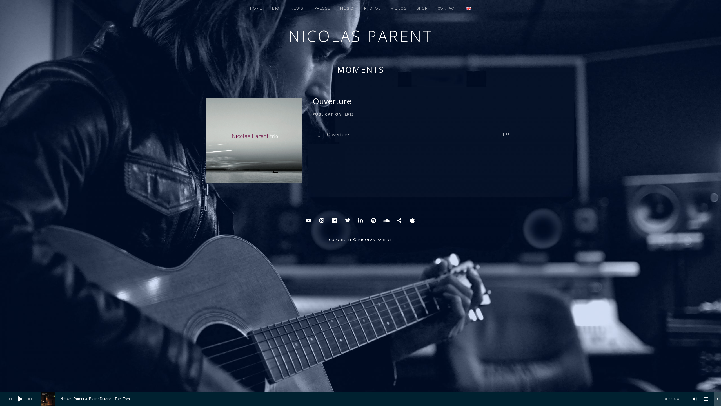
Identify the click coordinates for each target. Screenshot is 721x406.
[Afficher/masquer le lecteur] (717, 398)
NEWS (296, 8)
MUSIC (346, 8)
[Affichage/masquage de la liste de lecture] (705, 398)
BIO (275, 8)
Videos (399, 8)
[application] (360, 399)
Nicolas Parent (360, 36)
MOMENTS (360, 69)
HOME (256, 8)
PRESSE (322, 8)
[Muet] (695, 398)
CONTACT (447, 8)
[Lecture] (20, 398)
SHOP (422, 8)
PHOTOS (372, 8)
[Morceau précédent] (10, 398)
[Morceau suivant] (29, 398)
